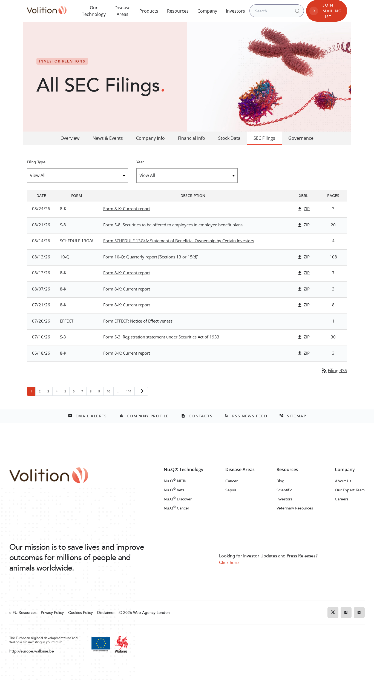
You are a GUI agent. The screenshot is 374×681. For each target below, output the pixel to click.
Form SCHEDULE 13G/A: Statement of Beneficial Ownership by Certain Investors (178, 240)
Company (207, 11)
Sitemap (292, 416)
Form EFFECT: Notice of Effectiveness (137, 321)
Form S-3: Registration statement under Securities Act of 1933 (161, 337)
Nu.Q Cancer (176, 508)
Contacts (196, 416)
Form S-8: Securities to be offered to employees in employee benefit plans (173, 224)
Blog (280, 481)
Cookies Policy (80, 612)
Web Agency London (151, 612)
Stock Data (229, 138)
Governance (300, 138)
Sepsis (230, 490)
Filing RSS (334, 370)
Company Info (150, 138)
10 (110, 391)
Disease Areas (122, 11)
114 (129, 391)
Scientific (284, 490)
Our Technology (94, 11)
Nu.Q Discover (178, 499)
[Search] (297, 11)
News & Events (108, 138)
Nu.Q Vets (174, 490)
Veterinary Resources (295, 508)
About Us (343, 481)
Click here (229, 562)
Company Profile (144, 416)
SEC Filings (264, 138)
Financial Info (191, 138)
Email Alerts (87, 416)
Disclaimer (106, 612)
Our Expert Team (350, 490)
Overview (70, 138)
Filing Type (36, 162)
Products (148, 11)
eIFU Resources (22, 612)
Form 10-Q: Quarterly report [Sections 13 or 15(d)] (150, 257)
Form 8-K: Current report (126, 208)
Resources (178, 11)
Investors (235, 11)
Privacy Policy (52, 612)
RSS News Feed (246, 416)
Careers (341, 499)
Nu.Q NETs (175, 481)
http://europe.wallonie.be (31, 651)
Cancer (231, 481)
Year (140, 162)
